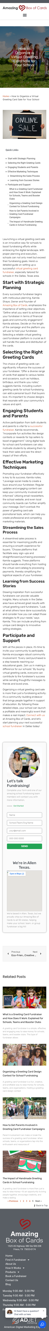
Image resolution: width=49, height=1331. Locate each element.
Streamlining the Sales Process (25, 176)
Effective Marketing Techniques (23, 171)
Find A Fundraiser (15, 1259)
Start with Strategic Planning (21, 158)
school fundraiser (12, 726)
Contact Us (11, 1280)
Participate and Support (19, 184)
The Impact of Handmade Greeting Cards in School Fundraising (26, 223)
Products (10, 1272)
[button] (25, 15)
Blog (8, 1284)
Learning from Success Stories (24, 180)
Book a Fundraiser (15, 1276)
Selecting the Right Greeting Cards (24, 163)
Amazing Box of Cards (15, 305)
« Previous (13, 1200)
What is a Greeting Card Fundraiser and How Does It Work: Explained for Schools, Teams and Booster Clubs (26, 194)
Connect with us (35, 715)
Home (6, 96)
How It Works (13, 1268)
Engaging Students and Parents (23, 167)
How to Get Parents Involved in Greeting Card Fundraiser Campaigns (24, 214)
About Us (10, 1263)
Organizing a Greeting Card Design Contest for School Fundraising (25, 205)
